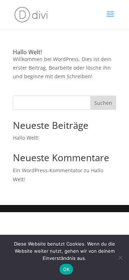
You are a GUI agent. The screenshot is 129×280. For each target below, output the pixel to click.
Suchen (103, 102)
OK (66, 269)
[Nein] (120, 257)
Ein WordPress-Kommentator (47, 170)
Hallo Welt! (27, 52)
